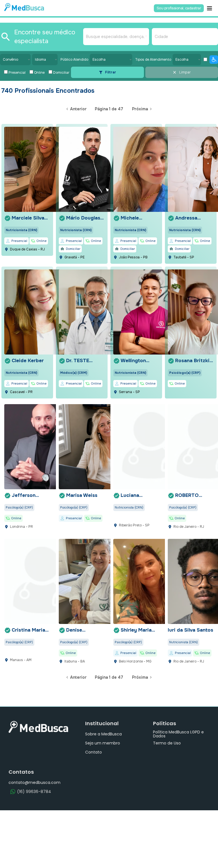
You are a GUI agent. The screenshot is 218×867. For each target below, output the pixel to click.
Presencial (17, 72)
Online (39, 72)
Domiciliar (61, 72)
